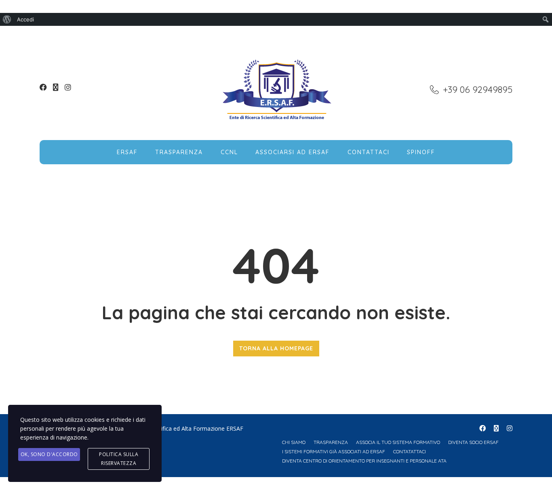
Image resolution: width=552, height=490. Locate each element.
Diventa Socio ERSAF (473, 442)
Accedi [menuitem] (25, 19)
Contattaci (369, 152)
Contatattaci (409, 451)
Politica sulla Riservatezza (118, 459)
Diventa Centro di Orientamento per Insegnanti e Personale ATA (364, 461)
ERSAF (127, 152)
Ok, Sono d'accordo (49, 454)
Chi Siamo (293, 442)
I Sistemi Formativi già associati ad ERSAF (333, 451)
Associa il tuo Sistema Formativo (398, 442)
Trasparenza (179, 152)
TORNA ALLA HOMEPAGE (276, 348)
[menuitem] (7, 19)
